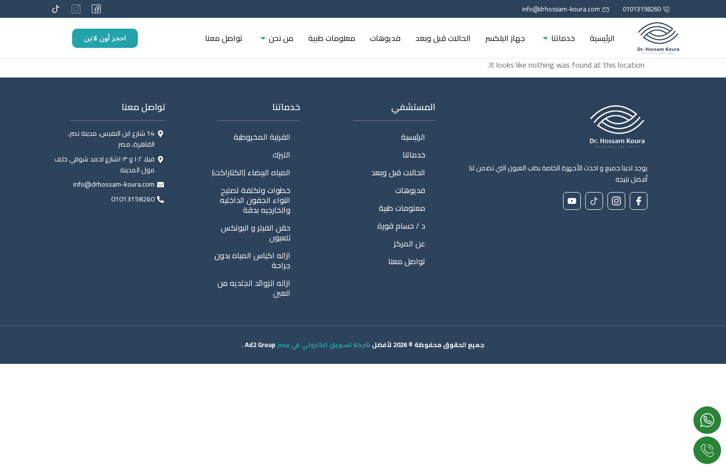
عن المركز (409, 243)
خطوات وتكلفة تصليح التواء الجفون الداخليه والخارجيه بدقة (255, 200)
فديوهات (385, 38)
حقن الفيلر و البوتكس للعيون (255, 232)
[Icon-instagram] (76, 9)
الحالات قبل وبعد (443, 38)
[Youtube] (572, 201)
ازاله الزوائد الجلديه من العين (253, 287)
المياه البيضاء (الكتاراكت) (251, 172)
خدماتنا (563, 38)
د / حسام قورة (401, 225)
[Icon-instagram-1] (616, 201)
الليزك (281, 154)
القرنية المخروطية (262, 136)
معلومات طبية (331, 38)
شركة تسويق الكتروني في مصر (323, 345)
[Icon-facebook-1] (96, 9)
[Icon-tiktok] (56, 9)
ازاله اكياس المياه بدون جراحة (252, 260)
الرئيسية (602, 38)
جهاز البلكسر (505, 38)
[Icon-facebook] (638, 201)
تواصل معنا (223, 38)
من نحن (281, 38)
